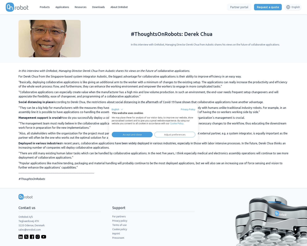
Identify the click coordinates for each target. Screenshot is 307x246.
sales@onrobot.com (29, 229)
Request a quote (268, 7)
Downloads (98, 7)
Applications (62, 7)
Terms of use (119, 225)
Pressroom (118, 237)
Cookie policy (119, 229)
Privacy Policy (188, 109)
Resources (81, 7)
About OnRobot (119, 7)
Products (45, 7)
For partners (119, 216)
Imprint (116, 233)
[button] (117, 109)
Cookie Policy (176, 123)
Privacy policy (119, 220)
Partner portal (239, 7)
